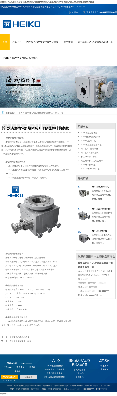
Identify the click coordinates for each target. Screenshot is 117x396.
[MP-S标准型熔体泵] (84, 201)
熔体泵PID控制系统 (89, 149)
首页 (5, 42)
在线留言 (29, 377)
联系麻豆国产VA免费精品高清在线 (101, 12)
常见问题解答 (80, 370)
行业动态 (80, 373)
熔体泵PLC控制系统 (89, 153)
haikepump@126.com (93, 295)
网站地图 (4, 394)
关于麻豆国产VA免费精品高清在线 (95, 42)
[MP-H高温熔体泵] (84, 245)
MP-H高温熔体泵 (88, 141)
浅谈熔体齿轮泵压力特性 (20, 341)
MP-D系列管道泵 (88, 165)
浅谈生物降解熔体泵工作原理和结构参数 (58, 87)
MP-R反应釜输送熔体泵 (91, 145)
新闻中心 (59, 113)
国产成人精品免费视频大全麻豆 (42, 42)
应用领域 (104, 369)
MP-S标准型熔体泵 (89, 133)
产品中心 (76, 12)
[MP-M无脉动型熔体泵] (84, 223)
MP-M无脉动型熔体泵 (90, 137)
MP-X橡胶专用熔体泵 (90, 169)
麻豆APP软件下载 (88, 157)
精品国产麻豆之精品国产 (92, 161)
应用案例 (68, 42)
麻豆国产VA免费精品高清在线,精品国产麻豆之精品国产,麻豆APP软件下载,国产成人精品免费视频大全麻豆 (47, 2)
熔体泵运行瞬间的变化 (19, 337)
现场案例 (21, 367)
